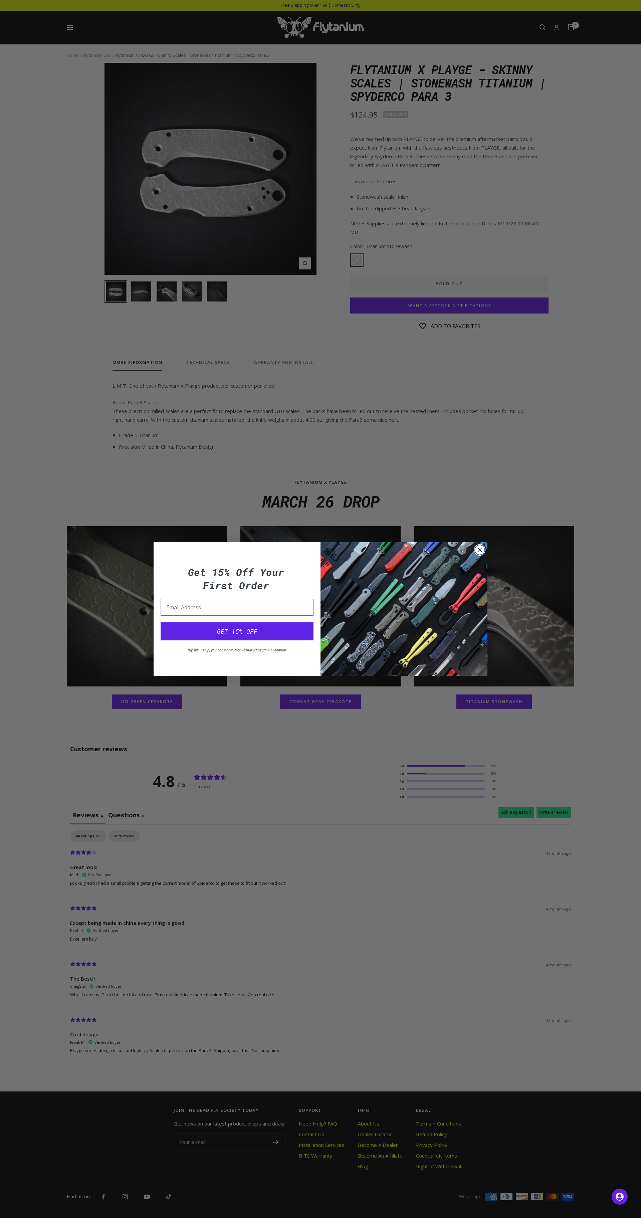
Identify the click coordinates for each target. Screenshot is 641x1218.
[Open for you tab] (620, 1197)
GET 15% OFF (237, 631)
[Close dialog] (480, 550)
